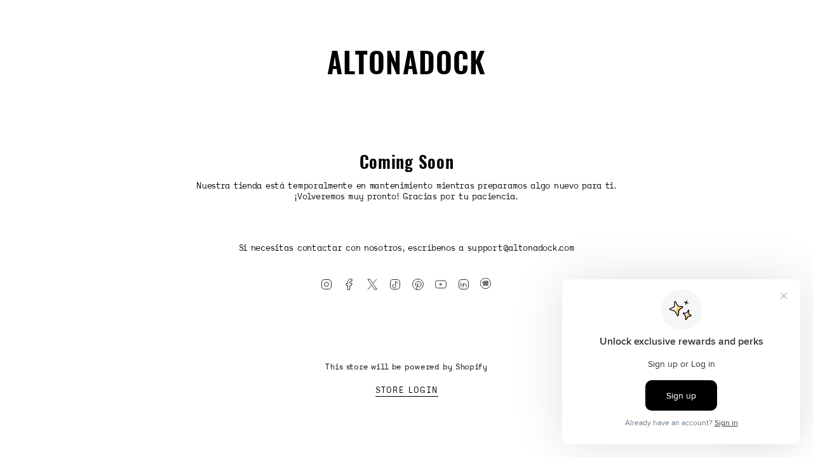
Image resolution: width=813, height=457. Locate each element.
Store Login (406, 390)
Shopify (471, 367)
